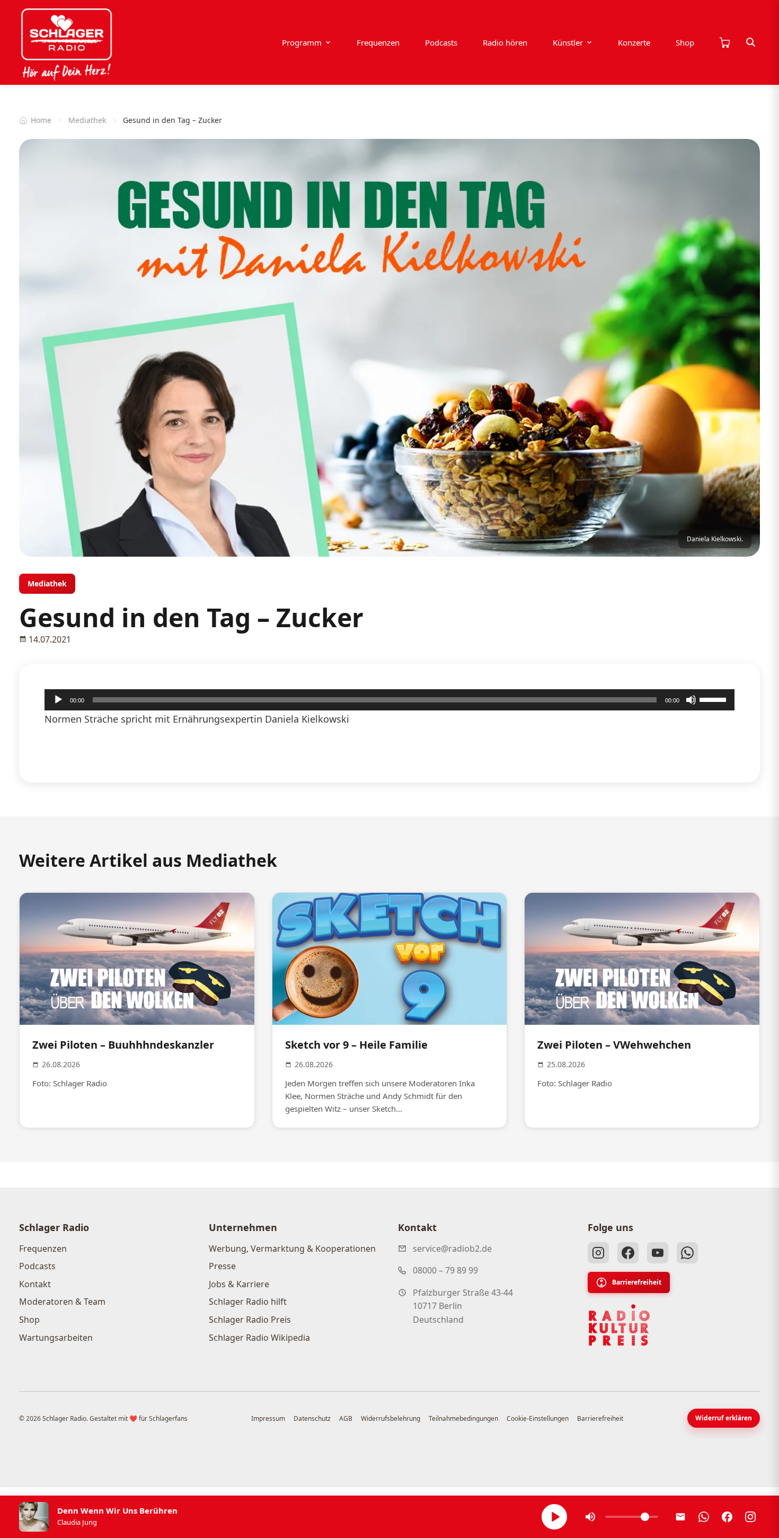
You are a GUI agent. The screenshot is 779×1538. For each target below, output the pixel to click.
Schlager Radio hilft (248, 1301)
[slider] (714, 698)
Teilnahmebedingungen (463, 1418)
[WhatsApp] (687, 1252)
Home (41, 120)
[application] (389, 699)
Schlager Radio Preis (250, 1319)
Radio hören (505, 42)
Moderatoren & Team (62, 1301)
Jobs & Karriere (239, 1284)
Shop (685, 42)
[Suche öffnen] (751, 42)
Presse (222, 1266)
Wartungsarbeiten (56, 1337)
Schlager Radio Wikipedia (259, 1337)
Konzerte (634, 42)
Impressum (268, 1418)
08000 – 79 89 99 (445, 1270)
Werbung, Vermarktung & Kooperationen (292, 1248)
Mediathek (87, 120)
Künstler (568, 42)
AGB (345, 1418)
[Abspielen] (554, 1517)
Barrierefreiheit (636, 1282)
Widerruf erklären (723, 1417)
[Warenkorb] (724, 42)
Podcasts (441, 42)
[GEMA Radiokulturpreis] (619, 1325)
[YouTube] (657, 1252)
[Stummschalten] (691, 700)
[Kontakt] (680, 1516)
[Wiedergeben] (58, 700)
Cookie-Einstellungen (538, 1418)
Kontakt (35, 1284)
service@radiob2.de (452, 1248)
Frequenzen (378, 42)
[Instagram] (598, 1252)
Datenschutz (312, 1418)
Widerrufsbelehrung (390, 1418)
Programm (302, 42)
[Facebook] (628, 1252)
